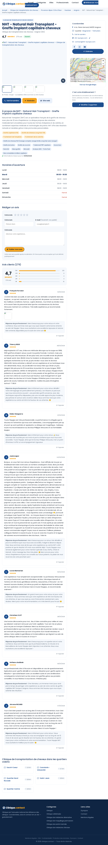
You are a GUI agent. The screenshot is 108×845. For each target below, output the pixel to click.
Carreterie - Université (43, 768)
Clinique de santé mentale (57, 824)
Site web (46, 101)
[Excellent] (27, 215)
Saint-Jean (44, 778)
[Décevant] (15, 215)
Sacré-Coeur (12, 767)
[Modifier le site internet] (89, 38)
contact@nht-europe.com (85, 42)
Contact (75, 2)
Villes (51, 2)
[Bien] (21, 215)
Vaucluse (67, 10)
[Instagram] (79, 47)
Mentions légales (87, 817)
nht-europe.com (81, 38)
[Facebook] (74, 47)
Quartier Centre (13, 789)
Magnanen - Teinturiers (91, 31)
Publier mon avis (15, 249)
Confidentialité (47, 838)
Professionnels (63, 2)
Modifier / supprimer (89, 105)
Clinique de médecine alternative (59, 817)
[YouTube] (85, 47)
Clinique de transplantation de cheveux (24, 10)
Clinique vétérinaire (54, 814)
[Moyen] (18, 215)
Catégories (41, 2)
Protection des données (61, 838)
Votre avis (8, 230)
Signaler (61, 336)
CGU (39, 838)
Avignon (76, 10)
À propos (84, 811)
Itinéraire (30, 101)
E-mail (46, 220)
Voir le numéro (13, 101)
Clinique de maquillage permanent (60, 821)
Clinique (15, 3)
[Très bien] (24, 215)
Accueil (31, 2)
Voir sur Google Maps (88, 85)
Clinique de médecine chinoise (58, 827)
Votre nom (8, 220)
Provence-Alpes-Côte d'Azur (51, 10)
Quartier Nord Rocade (11, 779)
